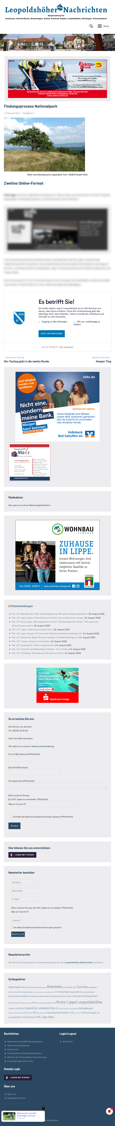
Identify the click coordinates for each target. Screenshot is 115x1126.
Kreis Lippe (66, 1001)
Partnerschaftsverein (15, 1013)
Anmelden (68, 1041)
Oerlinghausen (85, 1008)
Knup (38, 1003)
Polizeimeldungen (22, 606)
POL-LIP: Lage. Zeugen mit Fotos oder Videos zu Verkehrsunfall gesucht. (47, 633)
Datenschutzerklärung (18, 1045)
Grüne (69, 996)
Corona (81, 986)
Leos (10, 1008)
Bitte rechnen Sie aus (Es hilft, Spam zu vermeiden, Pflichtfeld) (28, 799)
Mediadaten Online (16, 1098)
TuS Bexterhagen (88, 1012)
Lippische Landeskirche (39, 1008)
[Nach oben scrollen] (109, 1120)
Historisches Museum (17, 1003)
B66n (23, 987)
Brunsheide (66, 987)
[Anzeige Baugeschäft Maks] (29, 480)
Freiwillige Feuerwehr (69, 991)
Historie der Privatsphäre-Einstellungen (27, 1057)
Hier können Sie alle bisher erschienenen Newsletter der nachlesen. (56, 962)
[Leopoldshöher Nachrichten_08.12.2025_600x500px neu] (57, 589)
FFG (56, 992)
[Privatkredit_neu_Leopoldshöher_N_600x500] (57, 702)
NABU (61, 1008)
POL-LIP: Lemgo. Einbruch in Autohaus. (31, 641)
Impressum (12, 1049)
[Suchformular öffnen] (91, 26)
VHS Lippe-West (44, 1016)
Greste (23, 996)
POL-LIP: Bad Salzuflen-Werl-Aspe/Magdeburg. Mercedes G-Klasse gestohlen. (50, 613)
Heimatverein (90, 995)
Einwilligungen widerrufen (20, 1061)
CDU (74, 987)
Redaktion (28, 113)
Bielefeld (54, 986)
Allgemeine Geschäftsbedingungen (24, 1041)
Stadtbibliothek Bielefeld (57, 1012)
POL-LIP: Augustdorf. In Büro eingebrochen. (33, 645)
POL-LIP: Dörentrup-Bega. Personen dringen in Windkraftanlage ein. (45, 637)
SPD (34, 1012)
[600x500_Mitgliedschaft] (57, 440)
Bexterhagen (42, 987)
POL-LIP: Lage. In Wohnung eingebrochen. (32, 629)
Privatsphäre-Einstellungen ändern (24, 1053)
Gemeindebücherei (87, 992)
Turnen (77, 1013)
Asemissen (14, 987)
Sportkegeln (41, 1013)
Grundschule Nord (58, 996)
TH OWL (72, 1013)
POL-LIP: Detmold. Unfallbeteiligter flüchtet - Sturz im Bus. (40, 649)
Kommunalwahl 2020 (48, 1003)
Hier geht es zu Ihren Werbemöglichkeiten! (29, 505)
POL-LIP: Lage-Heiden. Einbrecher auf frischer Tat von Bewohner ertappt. (48, 617)
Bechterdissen (31, 987)
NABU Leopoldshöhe (71, 1008)
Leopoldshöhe (89, 1001)
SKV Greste (27, 1012)
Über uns (11, 1094)
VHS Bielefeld (28, 1017)
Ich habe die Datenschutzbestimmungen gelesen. (37, 927)
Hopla (29, 1003)
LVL (57, 1008)
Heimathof (77, 996)
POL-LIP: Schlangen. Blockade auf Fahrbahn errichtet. (38, 653)
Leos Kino (19, 1008)
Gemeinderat (14, 996)
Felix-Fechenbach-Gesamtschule (43, 992)
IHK (33, 1002)
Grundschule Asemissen (39, 996)
